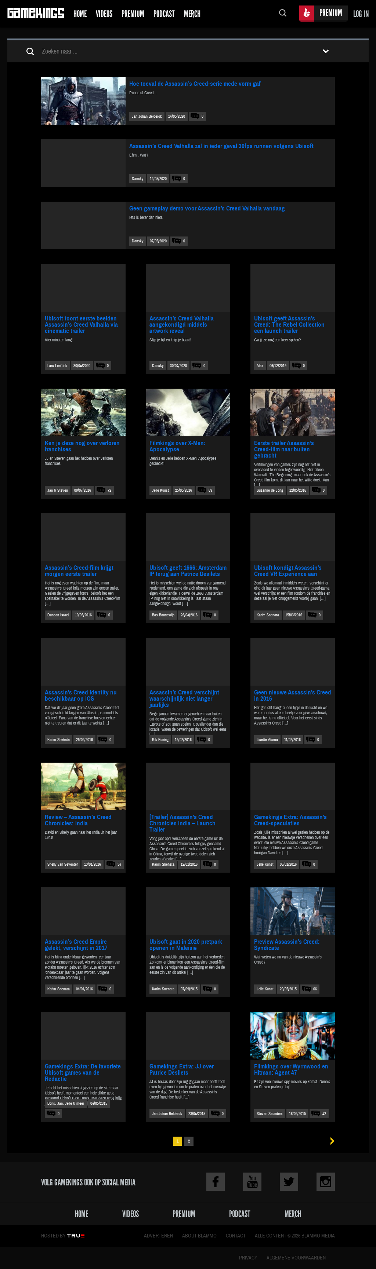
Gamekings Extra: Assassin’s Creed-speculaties (290, 820)
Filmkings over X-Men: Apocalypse (177, 446)
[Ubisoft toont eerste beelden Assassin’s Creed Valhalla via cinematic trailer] (83, 288)
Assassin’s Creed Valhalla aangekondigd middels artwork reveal (181, 325)
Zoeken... (283, 13)
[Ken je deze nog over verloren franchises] (83, 412)
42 (324, 1113)
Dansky (138, 178)
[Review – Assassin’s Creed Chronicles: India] (83, 786)
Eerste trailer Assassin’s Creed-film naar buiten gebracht (284, 449)
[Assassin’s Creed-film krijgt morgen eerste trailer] (83, 537)
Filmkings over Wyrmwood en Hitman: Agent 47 (291, 1070)
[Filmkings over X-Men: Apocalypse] (188, 412)
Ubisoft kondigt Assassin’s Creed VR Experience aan (288, 571)
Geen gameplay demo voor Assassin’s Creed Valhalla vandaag (207, 208)
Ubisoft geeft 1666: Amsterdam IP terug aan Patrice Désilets (188, 571)
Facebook (215, 1182)
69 (210, 490)
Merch (192, 13)
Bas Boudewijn (163, 615)
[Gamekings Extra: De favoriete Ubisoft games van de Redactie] (83, 1036)
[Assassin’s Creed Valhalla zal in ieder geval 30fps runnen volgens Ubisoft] (83, 163)
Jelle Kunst (160, 490)
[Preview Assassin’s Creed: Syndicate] (292, 911)
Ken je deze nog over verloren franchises (82, 446)
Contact (236, 1236)
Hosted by (53, 1236)
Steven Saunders (270, 1113)
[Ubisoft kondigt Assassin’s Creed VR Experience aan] (292, 537)
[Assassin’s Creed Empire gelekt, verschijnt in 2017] (83, 911)
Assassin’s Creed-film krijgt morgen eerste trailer (79, 571)
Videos (104, 13)
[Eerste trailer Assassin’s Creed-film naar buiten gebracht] (292, 412)
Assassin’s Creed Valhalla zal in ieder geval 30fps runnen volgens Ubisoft (221, 146)
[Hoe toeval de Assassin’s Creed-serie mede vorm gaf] (83, 101)
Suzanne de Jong (270, 490)
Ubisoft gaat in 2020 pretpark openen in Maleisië (185, 945)
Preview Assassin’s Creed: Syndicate (287, 945)
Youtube (252, 1182)
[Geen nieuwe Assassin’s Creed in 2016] (292, 662)
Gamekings (35, 13)
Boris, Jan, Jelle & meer (65, 1103)
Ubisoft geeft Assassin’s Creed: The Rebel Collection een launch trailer (289, 325)
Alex (260, 365)
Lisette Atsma (267, 739)
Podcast (164, 13)
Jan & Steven (57, 490)
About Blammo (199, 1236)
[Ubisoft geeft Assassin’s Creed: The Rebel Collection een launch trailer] (292, 288)
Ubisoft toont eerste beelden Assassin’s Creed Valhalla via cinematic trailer (81, 325)
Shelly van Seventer (62, 864)
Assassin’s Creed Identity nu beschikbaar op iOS (81, 696)
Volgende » (330, 1141)
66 (315, 989)
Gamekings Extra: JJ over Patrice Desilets (181, 1070)
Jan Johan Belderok (147, 116)
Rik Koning (160, 739)
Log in (361, 13)
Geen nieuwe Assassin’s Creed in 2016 (292, 696)
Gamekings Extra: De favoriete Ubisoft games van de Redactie (83, 1073)
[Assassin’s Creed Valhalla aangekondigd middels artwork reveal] (188, 288)
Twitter (289, 1182)
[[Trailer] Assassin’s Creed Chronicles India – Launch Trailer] (188, 786)
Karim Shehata (268, 615)
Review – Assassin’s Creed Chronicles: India (78, 820)
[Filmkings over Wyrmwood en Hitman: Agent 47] (292, 1036)
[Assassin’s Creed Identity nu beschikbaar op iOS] (83, 662)
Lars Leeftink (57, 365)
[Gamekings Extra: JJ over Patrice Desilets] (188, 1036)
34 (119, 864)
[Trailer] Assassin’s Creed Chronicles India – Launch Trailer (182, 823)
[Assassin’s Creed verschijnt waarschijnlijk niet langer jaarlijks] (188, 662)
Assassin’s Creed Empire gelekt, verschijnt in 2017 (76, 945)
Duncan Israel (58, 615)
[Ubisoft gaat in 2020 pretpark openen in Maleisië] (188, 911)
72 (109, 490)
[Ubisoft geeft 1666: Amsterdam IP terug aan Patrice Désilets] (188, 537)
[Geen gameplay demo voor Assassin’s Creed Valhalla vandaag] (83, 225)
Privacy (248, 1258)
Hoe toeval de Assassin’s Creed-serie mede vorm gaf (195, 84)
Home (80, 13)
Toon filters (326, 51)
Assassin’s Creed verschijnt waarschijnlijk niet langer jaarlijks (184, 699)
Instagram (326, 1182)
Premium (133, 13)
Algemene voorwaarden (296, 1258)
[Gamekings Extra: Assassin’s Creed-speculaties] (292, 786)
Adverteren (158, 1236)
